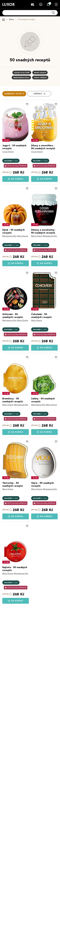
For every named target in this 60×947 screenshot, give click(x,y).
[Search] (53, 12)
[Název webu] (8, 4)
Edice (11, 19)
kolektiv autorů (21, 73)
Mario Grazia (40, 73)
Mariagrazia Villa (21, 78)
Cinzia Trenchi (40, 78)
